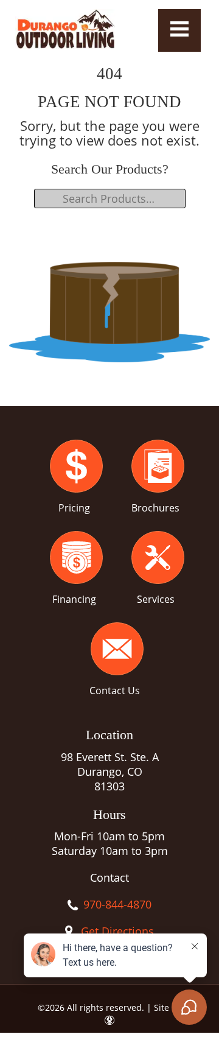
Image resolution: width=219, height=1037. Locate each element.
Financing (74, 599)
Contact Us (114, 690)
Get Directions (117, 931)
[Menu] (179, 30)
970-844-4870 (117, 904)
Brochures (155, 508)
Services (156, 599)
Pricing (74, 508)
